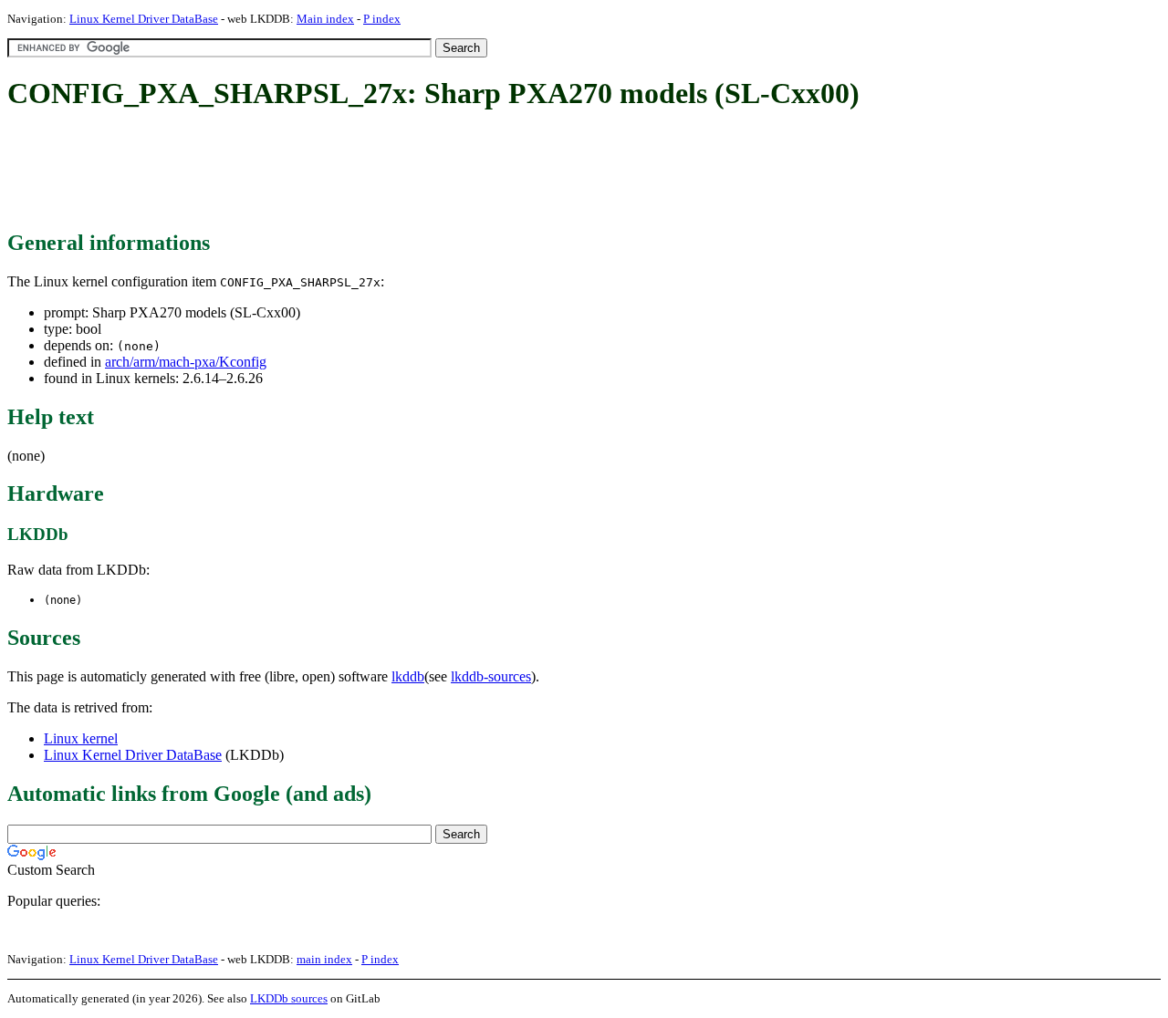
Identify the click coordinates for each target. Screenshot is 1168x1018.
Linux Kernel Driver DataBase (143, 19)
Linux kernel (81, 738)
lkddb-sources (491, 676)
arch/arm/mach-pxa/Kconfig (185, 361)
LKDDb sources (289, 998)
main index (324, 959)
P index (382, 19)
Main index (325, 19)
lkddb (407, 676)
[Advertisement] (339, 171)
